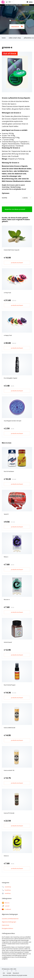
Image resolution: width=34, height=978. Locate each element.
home (4, 38)
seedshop (8, 893)
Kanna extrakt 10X (9, 770)
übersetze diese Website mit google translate (15, 975)
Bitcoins (7, 903)
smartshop (8, 887)
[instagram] (8, 971)
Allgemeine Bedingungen (9, 922)
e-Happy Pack (8, 335)
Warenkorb (15, 27)
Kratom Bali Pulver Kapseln (11, 250)
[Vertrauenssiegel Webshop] (3, 2)
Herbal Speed (8, 642)
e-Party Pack (7, 292)
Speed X (6, 514)
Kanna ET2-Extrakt (9, 813)
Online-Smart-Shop (15, 38)
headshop (8, 890)
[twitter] (12, 971)
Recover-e (7, 599)
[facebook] (4, 971)
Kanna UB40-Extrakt (9, 727)
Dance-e (6, 856)
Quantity (4, 198)
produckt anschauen (17, 262)
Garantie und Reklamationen (10, 918)
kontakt (9, 973)
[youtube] (16, 971)
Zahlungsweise (7, 898)
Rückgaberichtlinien (7, 928)
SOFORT (7, 906)
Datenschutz (5, 925)
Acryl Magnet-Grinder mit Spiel (12, 421)
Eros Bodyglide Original (10, 378)
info (4, 973)
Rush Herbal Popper (9, 685)
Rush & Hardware (9, 471)
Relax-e (6, 557)
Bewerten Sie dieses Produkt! (15, 209)
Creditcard (8, 909)
